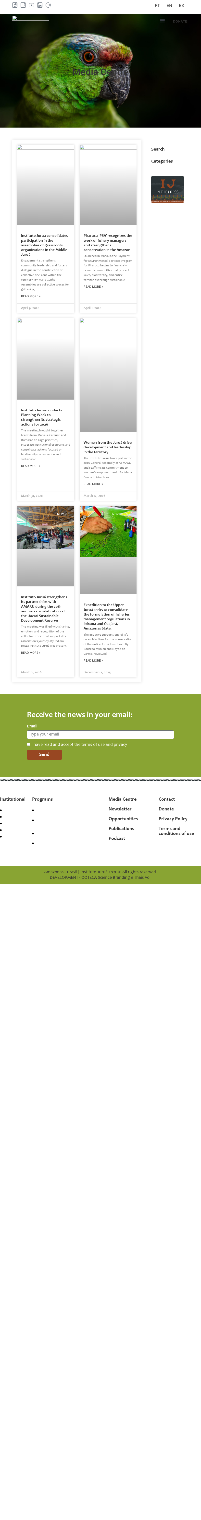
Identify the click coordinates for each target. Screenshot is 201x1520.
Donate (166, 809)
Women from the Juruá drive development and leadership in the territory (108, 447)
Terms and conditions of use (176, 831)
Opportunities (123, 819)
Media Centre (123, 799)
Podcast (117, 838)
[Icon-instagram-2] (23, 5)
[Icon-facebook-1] (14, 5)
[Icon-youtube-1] (31, 5)
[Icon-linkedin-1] (39, 5)
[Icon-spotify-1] (48, 5)
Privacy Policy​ (173, 819)
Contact (167, 799)
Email (32, 726)
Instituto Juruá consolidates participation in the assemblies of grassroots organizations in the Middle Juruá (44, 245)
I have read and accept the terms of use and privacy (79, 745)
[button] (162, 20)
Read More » (30, 296)
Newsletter (120, 809)
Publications (121, 829)
